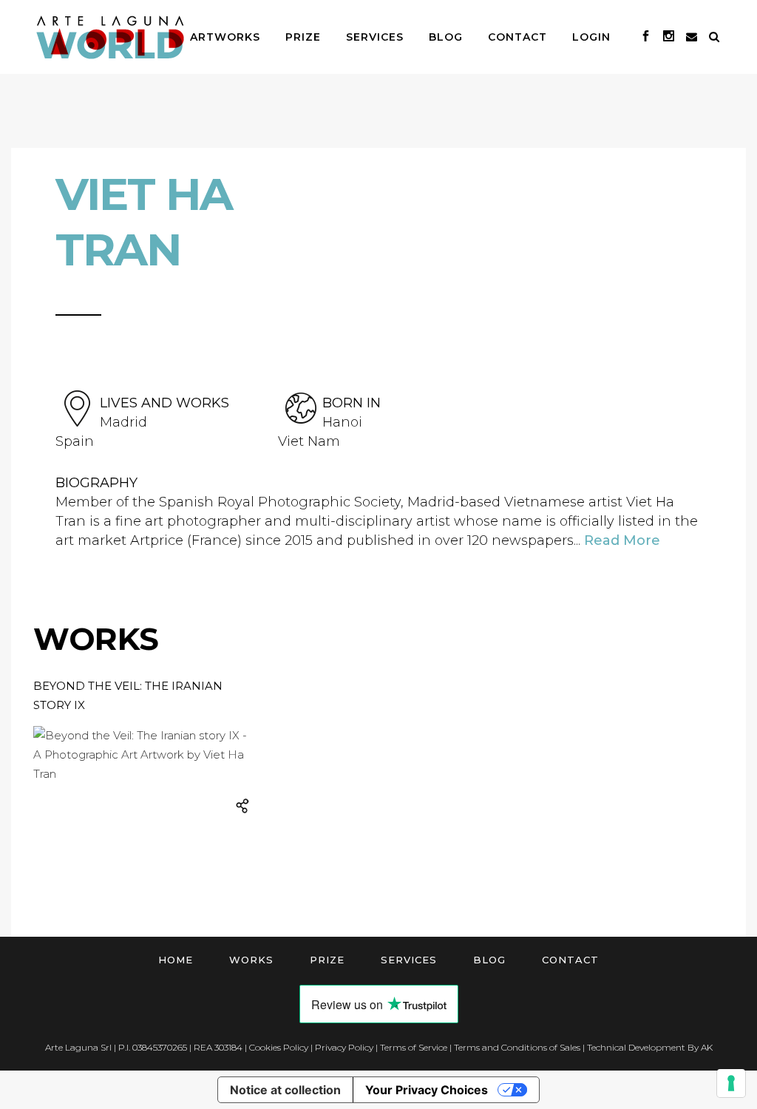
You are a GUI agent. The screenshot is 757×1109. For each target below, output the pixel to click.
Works (251, 960)
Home (175, 960)
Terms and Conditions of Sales (517, 1047)
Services (409, 960)
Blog (489, 960)
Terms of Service (413, 1047)
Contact (570, 960)
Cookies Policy (278, 1047)
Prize (327, 960)
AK (707, 1047)
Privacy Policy (344, 1047)
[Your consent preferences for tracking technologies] (731, 1083)
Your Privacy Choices (426, 1089)
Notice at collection (285, 1089)
